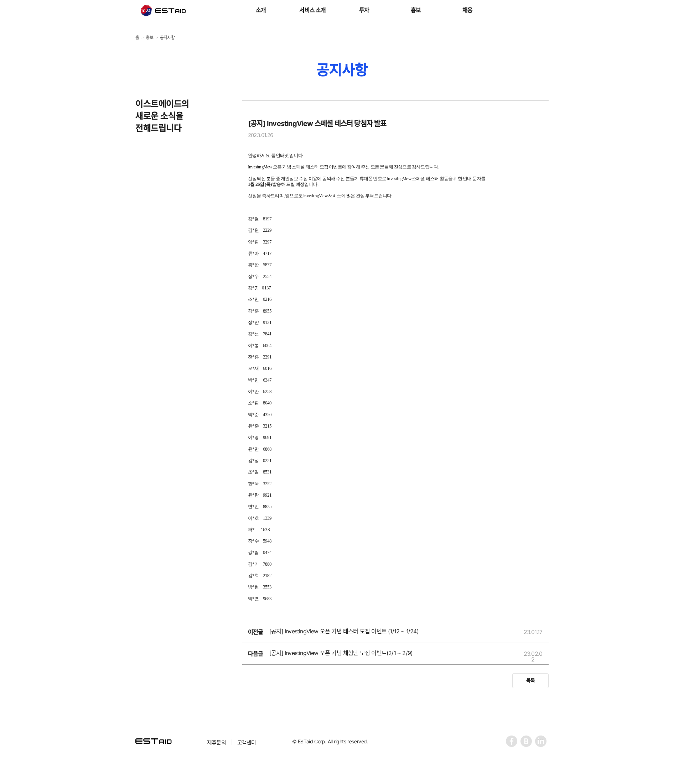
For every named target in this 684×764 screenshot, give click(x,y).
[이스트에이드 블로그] (526, 742)
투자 (364, 10)
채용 (467, 10)
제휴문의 (216, 742)
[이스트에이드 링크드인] (541, 742)
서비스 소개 (312, 10)
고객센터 (246, 742)
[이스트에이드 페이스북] (512, 742)
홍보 (416, 10)
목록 (530, 680)
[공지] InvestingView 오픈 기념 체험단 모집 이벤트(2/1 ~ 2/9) (341, 652)
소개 (261, 10)
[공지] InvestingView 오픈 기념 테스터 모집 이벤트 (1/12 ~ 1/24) (344, 631)
